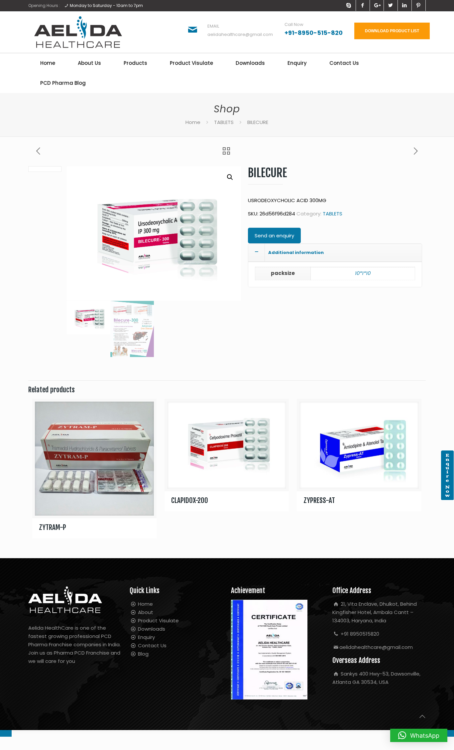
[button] (230, 177)
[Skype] (348, 5)
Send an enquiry (274, 235)
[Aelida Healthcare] (78, 32)
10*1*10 (363, 273)
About (145, 612)
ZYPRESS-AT (319, 500)
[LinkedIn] (404, 5)
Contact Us (152, 645)
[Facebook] (362, 5)
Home (192, 122)
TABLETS (224, 122)
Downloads (151, 628)
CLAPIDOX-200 (189, 500)
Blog (143, 653)
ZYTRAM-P (52, 527)
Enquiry (146, 637)
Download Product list (392, 31)
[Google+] (376, 5)
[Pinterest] (418, 5)
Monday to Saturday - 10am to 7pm (106, 5)
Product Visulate (158, 620)
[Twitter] (390, 5)
